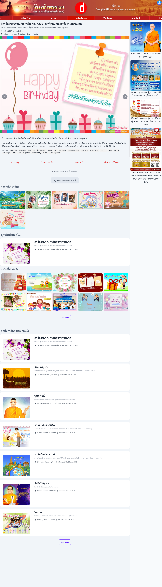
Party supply (36, 153)
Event (45, 153)
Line (19, 153)
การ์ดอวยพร (94, 150)
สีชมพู (50, 150)
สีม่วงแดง (62, 150)
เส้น (55, 150)
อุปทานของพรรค (73, 150)
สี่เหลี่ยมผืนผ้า (41, 150)
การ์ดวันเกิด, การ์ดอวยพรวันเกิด (27, 34)
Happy (116, 150)
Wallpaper (108, 18)
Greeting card (54, 153)
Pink (14, 153)
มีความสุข (31, 150)
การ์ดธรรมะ (7, 34)
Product (103, 150)
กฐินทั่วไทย (26, 18)
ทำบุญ (53, 18)
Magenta (26, 153)
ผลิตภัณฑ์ (13, 150)
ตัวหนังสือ (22, 150)
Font (110, 150)
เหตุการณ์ (84, 150)
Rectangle (6, 153)
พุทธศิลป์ (136, 18)
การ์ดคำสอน (81, 18)
